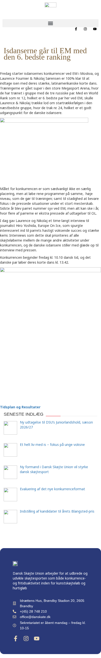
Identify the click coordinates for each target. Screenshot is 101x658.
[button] (50, 23)
